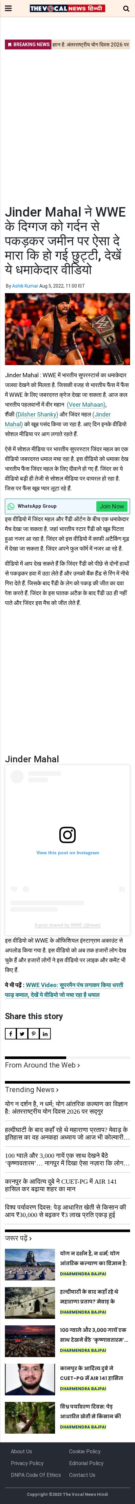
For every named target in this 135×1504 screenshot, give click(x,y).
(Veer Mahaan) (86, 404)
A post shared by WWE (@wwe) (68, 925)
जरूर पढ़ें (16, 1238)
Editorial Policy (86, 1463)
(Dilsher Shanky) (37, 414)
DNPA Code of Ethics (36, 1475)
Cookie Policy (85, 1451)
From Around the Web (40, 1065)
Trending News (29, 1090)
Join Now (112, 506)
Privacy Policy (27, 1463)
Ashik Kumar (25, 286)
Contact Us (82, 1475)
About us (21, 1451)
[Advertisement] (67, 123)
